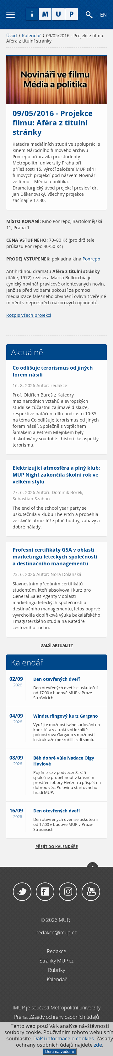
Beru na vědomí (59, 1051)
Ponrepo (91, 259)
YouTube (91, 891)
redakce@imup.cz (56, 932)
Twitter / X (22, 891)
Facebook (45, 891)
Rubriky (56, 970)
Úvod (11, 36)
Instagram (68, 891)
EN (103, 14)
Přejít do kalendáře (56, 846)
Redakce (56, 951)
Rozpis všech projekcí (28, 315)
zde (98, 1044)
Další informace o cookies (63, 1038)
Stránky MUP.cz (56, 960)
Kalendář (31, 36)
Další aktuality (56, 645)
